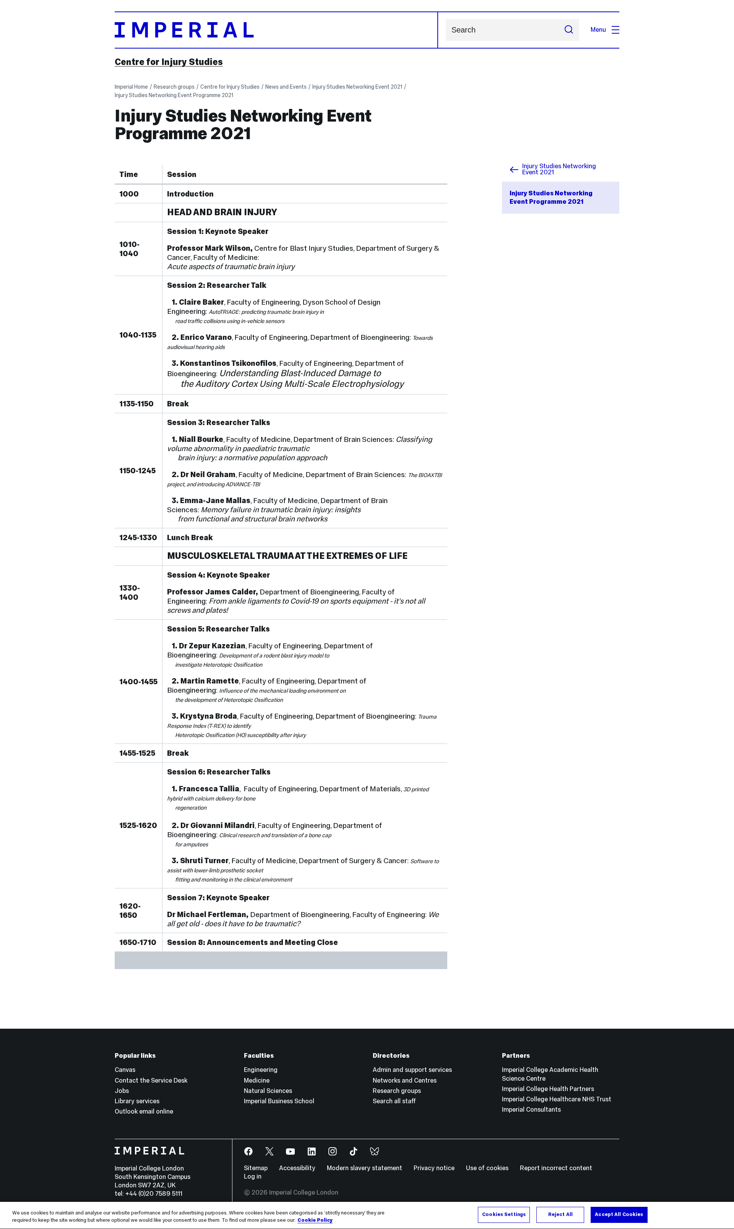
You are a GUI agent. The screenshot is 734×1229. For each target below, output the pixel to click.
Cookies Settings (504, 1214)
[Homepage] (276, 30)
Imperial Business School (279, 1101)
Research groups (174, 86)
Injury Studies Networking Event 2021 (357, 86)
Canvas (125, 1070)
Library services (137, 1101)
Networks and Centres (405, 1080)
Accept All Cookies (619, 1214)
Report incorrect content (556, 1168)
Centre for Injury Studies (169, 62)
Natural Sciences (268, 1091)
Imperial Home (131, 86)
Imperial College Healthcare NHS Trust (556, 1099)
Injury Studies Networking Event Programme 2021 (174, 95)
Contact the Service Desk (151, 1080)
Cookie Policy (315, 1221)
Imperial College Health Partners (548, 1089)
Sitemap (256, 1168)
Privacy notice (434, 1168)
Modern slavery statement (364, 1168)
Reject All (560, 1214)
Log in (252, 1176)
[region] (367, 1215)
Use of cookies (487, 1168)
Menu (598, 30)
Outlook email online (144, 1111)
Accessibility (297, 1168)
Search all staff (394, 1101)
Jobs (122, 1091)
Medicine (257, 1080)
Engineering (261, 1070)
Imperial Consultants (531, 1110)
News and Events (286, 86)
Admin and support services (412, 1070)
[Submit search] (569, 30)
